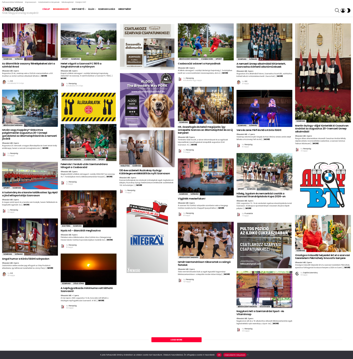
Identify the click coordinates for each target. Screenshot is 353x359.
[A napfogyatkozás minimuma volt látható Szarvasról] (89, 269)
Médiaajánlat (67, 2)
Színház (19, 59)
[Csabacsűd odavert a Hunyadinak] (206, 41)
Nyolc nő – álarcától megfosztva (81, 230)
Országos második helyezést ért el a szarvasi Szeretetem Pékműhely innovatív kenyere (322, 256)
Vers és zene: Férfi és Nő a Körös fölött (258, 130)
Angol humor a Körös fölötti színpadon (25, 258)
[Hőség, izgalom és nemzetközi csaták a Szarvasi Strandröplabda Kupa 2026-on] (264, 171)
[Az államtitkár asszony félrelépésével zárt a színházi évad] (30, 41)
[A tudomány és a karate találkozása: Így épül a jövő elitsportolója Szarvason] (30, 175)
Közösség (265, 306)
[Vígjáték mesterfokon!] (206, 176)
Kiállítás (125, 165)
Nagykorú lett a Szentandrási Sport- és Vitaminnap (260, 312)
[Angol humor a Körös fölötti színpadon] (30, 236)
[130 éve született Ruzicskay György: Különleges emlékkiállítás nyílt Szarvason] (147, 148)
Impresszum (30, 2)
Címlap (46, 9)
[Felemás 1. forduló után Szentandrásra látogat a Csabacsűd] (89, 142)
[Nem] (247, 354)
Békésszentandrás (188, 59)
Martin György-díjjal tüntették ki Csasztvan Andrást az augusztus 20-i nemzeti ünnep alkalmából (322, 128)
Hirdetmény (124, 9)
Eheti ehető (78, 9)
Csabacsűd (207, 59)
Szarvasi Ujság (106, 9)
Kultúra (66, 226)
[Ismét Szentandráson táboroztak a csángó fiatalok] (206, 240)
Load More (176, 339)
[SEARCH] (337, 10)
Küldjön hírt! (81, 2)
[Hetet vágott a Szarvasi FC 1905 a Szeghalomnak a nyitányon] (89, 41)
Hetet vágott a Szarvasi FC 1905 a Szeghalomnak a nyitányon (81, 65)
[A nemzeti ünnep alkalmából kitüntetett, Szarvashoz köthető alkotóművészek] (264, 42)
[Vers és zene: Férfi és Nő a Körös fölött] (264, 108)
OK (219, 355)
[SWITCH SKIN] (349, 10)
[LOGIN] (343, 10)
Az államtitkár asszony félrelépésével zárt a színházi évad (28, 65)
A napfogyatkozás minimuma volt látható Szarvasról (87, 289)
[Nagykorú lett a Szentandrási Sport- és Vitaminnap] (264, 289)
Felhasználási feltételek (12, 2)
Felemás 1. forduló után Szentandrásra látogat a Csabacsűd (84, 165)
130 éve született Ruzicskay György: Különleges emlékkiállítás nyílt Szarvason (144, 172)
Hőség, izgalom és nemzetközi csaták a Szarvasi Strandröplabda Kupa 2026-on (261, 195)
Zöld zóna (78, 283)
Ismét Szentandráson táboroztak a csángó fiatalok (204, 263)
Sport (65, 59)
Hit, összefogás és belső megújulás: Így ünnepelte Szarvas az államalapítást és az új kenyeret (205, 129)
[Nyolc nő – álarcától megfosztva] (89, 208)
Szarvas (7, 59)
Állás (91, 9)
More (44, 75)
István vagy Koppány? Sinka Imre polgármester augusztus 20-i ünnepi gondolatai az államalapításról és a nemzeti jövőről (29, 134)
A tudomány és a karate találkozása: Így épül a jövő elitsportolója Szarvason (30, 194)
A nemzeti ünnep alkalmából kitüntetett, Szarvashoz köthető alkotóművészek (261, 65)
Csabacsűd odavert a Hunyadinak (199, 63)
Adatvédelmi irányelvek (49, 2)
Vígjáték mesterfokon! (191, 198)
